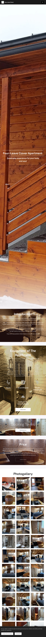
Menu (42, 2)
